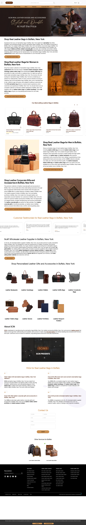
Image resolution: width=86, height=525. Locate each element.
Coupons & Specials (30, 480)
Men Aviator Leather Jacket (46, 470)
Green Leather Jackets (60, 481)
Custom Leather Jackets (46, 489)
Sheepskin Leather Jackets (75, 470)
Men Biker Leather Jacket (46, 474)
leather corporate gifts (27, 49)
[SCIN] (9, 3)
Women (34, 6)
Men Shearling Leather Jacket (47, 476)
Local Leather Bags (74, 478)
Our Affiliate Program (30, 470)
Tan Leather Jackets (59, 485)
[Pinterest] (15, 476)
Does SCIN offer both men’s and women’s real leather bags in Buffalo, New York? (64, 377)
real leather (46, 43)
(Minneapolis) (20, 230)
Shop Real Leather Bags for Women (15, 96)
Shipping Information (30, 474)
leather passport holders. (18, 403)
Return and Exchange (30, 472)
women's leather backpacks (31, 69)
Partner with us (31, 253)
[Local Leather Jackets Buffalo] (34, 450)
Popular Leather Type (75, 468)
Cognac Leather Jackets (60, 478)
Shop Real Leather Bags (12, 57)
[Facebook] (5, 476)
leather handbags (31, 89)
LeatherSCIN (29, 50)
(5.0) (13, 132)
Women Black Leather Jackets (61, 474)
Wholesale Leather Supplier (31, 478)
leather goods (75, 330)
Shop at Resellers (30, 476)
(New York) (48, 231)
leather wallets (29, 401)
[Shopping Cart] (79, 3)
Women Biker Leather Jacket (46, 483)
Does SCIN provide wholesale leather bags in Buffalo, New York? (64, 396)
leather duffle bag (35, 71)
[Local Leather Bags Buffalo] (51, 450)
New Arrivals (17, 6)
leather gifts (49, 250)
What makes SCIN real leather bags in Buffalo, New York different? (20, 377)
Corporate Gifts (45, 6)
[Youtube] (13, 476)
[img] (11, 279)
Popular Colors (59, 468)
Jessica (19, 229)
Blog (28, 485)
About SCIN (29, 468)
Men (26, 6)
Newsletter (8, 471)
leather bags (54, 155)
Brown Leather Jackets (60, 476)
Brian (47, 230)
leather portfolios (15, 49)
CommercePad (77, 494)
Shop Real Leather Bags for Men (53, 169)
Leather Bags (57, 6)
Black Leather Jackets (59, 470)
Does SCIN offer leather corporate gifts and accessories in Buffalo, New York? (20, 396)
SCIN (8, 84)
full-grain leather (51, 332)
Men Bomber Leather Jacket (46, 472)
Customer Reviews (30, 487)
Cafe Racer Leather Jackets (46, 488)
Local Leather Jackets (74, 476)
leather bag (7, 385)
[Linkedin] (8, 476)
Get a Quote (10, 258)
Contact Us (69, 6)
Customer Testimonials (23, 217)
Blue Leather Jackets (59, 480)
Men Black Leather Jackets (60, 472)
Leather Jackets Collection (47, 468)
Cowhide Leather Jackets (75, 474)
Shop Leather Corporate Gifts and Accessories (17, 209)
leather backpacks (64, 155)
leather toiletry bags (15, 71)
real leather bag (13, 84)
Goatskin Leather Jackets (75, 472)
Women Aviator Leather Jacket (47, 478)
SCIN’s (68, 159)
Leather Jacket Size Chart (31, 481)
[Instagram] (10, 476)
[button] (22, 473)
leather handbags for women (26, 250)
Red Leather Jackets (59, 483)
